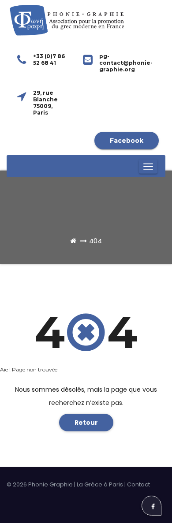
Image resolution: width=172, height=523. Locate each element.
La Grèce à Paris (100, 484)
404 (95, 240)
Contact (138, 484)
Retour (86, 422)
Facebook (126, 141)
